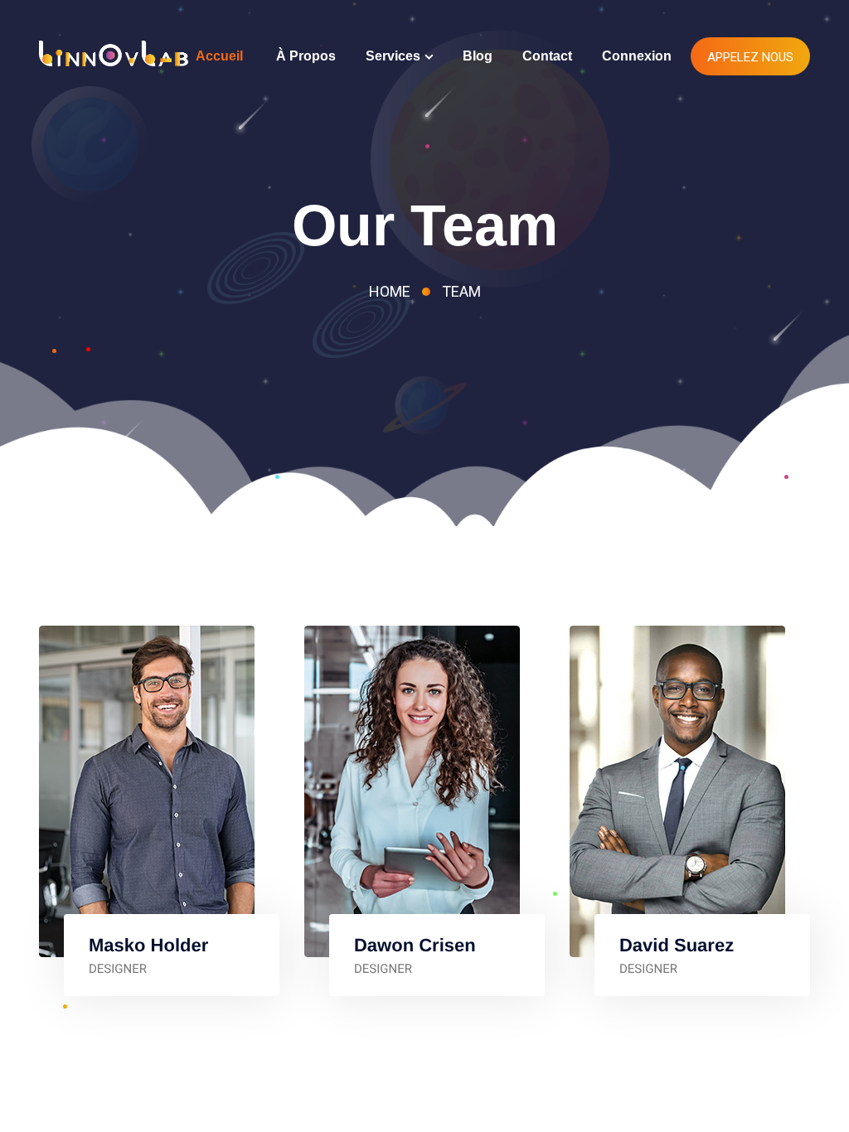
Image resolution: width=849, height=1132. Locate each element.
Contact (547, 56)
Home (389, 291)
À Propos (306, 56)
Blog (477, 56)
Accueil (219, 56)
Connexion (637, 56)
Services (393, 56)
